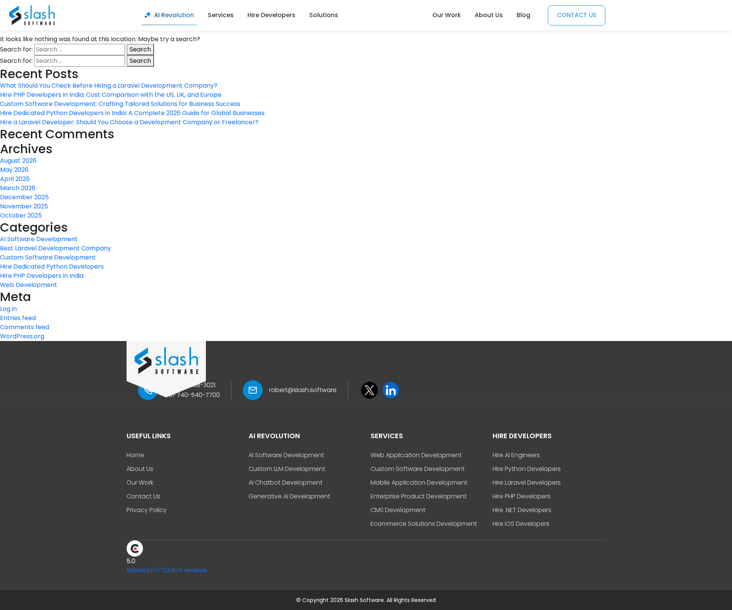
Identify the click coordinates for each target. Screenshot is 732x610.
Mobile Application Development (419, 482)
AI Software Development (39, 239)
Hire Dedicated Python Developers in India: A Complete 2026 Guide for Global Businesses (133, 113)
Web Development (28, 284)
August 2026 (18, 160)
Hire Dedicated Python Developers (52, 266)
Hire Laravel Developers (527, 482)
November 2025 (24, 206)
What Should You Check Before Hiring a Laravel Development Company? (108, 85)
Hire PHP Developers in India (41, 275)
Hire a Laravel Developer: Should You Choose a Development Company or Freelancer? (129, 122)
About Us (489, 15)
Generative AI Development (289, 496)
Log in (8, 308)
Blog (523, 15)
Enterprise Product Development (419, 496)
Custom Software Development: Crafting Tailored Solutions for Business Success (121, 103)
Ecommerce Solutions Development (424, 523)
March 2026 (17, 188)
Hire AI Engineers (516, 455)
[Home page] (32, 14)
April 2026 (15, 179)
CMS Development (398, 510)
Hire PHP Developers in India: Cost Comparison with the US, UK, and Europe (111, 94)
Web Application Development (416, 455)
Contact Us (143, 496)
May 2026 (14, 169)
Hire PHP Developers (522, 496)
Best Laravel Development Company (55, 248)
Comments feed (24, 327)
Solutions (323, 15)
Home (135, 455)
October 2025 (21, 215)
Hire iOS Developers (521, 523)
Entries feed (18, 318)
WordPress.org (22, 336)
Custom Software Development (48, 257)
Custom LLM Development (287, 468)
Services (221, 15)
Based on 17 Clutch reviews (167, 570)
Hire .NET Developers (522, 510)
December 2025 (24, 197)
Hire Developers (271, 15)
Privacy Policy (147, 510)
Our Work (446, 15)
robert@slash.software (303, 390)
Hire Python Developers (527, 468)
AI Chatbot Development (286, 482)
